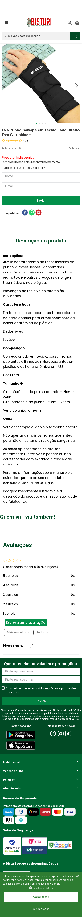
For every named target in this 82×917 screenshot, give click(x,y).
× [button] (77, 876)
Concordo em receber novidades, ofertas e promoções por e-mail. (41, 690)
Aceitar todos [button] (41, 896)
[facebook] (25, 213)
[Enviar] (41, 200)
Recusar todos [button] (41, 909)
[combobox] (41, 36)
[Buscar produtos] (75, 36)
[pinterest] (38, 213)
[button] (31, 622)
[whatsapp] (32, 213)
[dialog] (41, 894)
